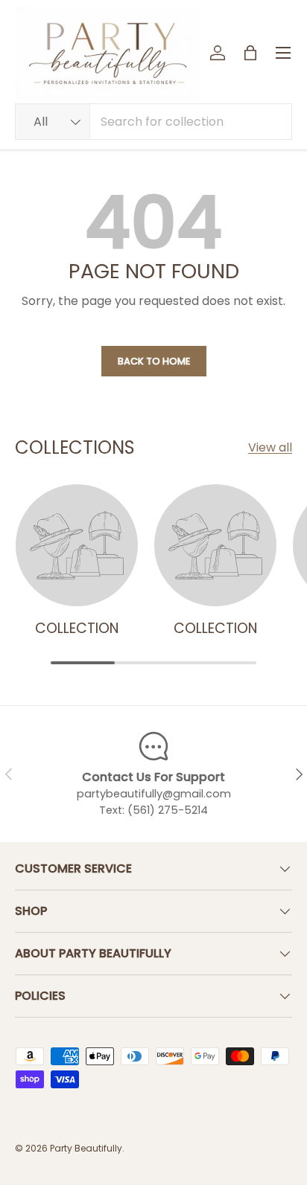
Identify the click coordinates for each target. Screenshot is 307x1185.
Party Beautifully (86, 1148)
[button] (250, 52)
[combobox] (153, 121)
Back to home (154, 361)
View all (270, 447)
